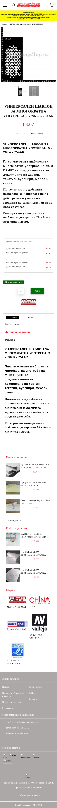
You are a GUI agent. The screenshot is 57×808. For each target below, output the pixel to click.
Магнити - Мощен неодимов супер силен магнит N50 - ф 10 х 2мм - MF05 (35, 536)
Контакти (33, 699)
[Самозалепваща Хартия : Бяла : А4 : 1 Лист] (13, 506)
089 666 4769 (21, 733)
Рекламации (8, 708)
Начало (4, 24)
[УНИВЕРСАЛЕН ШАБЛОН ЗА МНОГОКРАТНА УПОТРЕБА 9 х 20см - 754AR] (28, 82)
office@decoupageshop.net (26, 722)
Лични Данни (35, 687)
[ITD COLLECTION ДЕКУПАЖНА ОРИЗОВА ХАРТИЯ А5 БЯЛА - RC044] (13, 575)
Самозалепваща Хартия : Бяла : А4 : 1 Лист (35, 502)
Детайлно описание (17, 331)
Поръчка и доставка (12, 702)
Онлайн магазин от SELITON (28, 805)
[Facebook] (5, 739)
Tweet (30, 317)
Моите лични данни (30, 795)
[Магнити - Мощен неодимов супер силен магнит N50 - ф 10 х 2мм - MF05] (13, 539)
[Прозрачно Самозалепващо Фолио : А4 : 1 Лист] (13, 488)
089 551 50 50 (22, 728)
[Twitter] (12, 739)
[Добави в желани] (49, 281)
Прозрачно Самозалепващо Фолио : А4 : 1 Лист (34, 484)
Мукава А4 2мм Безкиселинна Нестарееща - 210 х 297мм (36, 466)
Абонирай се (14, 520)
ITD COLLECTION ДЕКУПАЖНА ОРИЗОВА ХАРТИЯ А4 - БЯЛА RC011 (34, 554)
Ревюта (10, 339)
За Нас (32, 693)
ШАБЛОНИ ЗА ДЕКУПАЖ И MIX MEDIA (26, 24)
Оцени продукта (12, 324)
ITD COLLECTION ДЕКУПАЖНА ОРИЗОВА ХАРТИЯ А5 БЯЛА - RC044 (34, 571)
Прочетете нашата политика (28, 787)
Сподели (13, 318)
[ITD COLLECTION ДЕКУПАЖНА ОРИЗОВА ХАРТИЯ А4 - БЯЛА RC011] (13, 557)
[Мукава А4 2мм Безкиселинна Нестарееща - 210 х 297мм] (13, 470)
